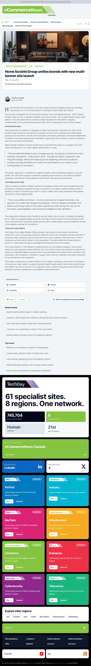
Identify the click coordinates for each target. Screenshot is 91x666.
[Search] (86, 24)
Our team (50, 644)
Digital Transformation (16, 66)
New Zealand (44, 617)
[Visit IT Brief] (61, 545)
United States (73, 617)
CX (31, 66)
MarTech (38, 66)
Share (11, 299)
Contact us (30, 639)
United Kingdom (59, 617)
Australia (16, 617)
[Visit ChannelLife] (61, 479)
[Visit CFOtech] (17, 479)
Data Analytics (56, 22)
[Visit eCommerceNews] (17, 545)
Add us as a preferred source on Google (70, 299)
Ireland (33, 617)
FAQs (7, 644)
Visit (7, 501)
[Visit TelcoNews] (61, 578)
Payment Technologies (23, 26)
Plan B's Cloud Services (44, 663)
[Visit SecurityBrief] (17, 578)
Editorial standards (75, 639)
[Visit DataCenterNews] (61, 512)
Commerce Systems (21, 22)
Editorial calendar (53, 639)
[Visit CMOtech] (17, 512)
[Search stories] (84, 628)
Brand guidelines (11, 639)
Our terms (72, 644)
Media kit (19, 501)
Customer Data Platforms (39, 22)
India (25, 617)
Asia (8, 617)
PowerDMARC (73, 663)
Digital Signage (7, 26)
